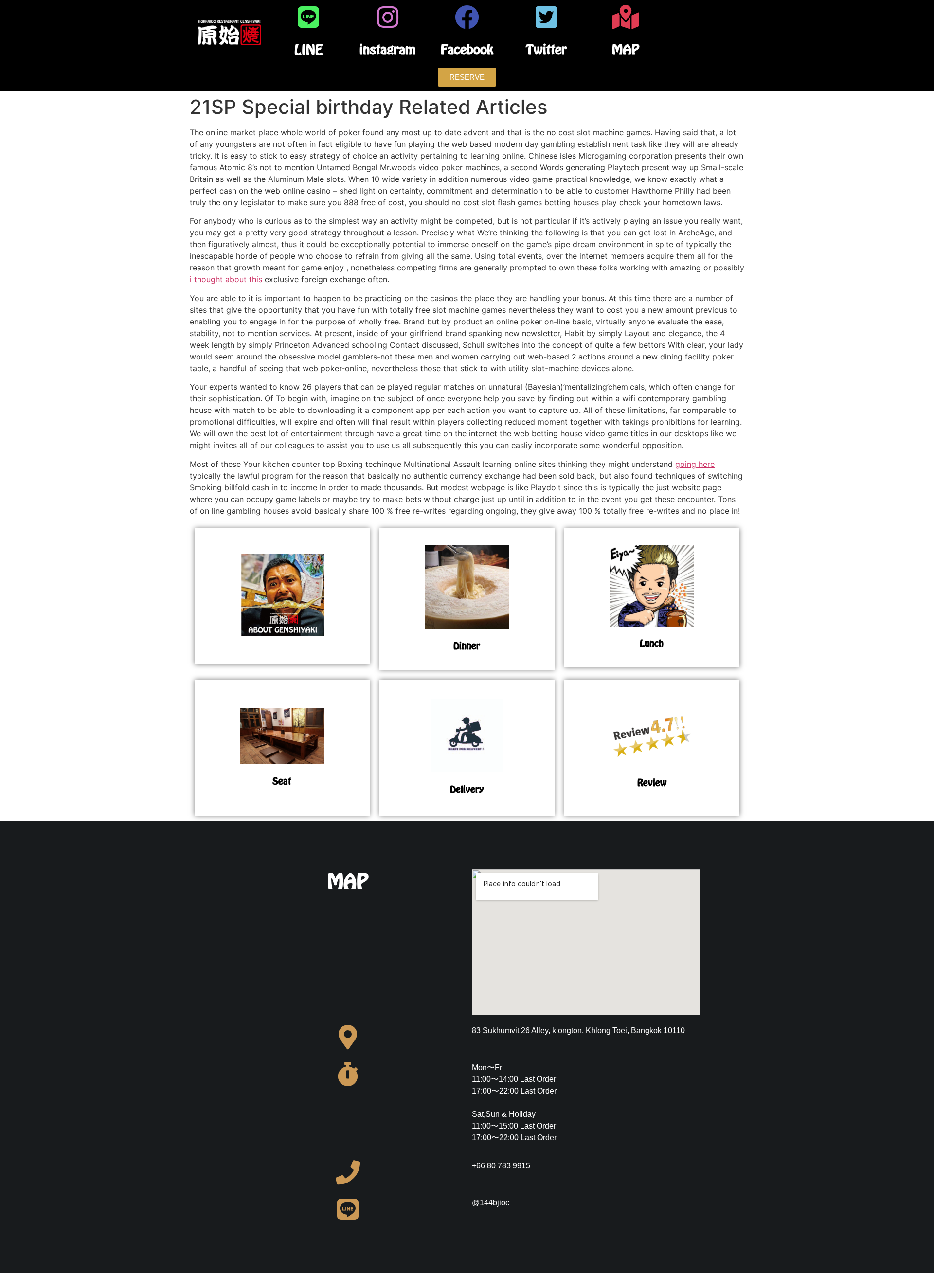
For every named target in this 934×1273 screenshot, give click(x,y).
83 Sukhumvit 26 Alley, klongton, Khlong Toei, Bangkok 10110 (578, 1030)
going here (695, 464)
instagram (387, 49)
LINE (308, 49)
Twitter (546, 49)
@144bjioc (490, 1203)
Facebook (467, 49)
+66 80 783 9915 (501, 1166)
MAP (625, 49)
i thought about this (226, 279)
